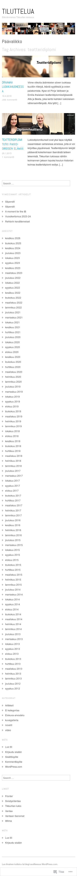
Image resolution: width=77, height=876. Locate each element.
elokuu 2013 (12, 653)
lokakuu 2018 (12, 431)
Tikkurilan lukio (13, 805)
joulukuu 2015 (13, 540)
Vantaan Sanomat (14, 815)
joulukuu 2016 (13, 520)
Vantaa (9, 811)
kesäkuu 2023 (12, 268)
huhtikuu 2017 (13, 500)
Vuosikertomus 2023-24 (18, 216)
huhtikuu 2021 (13, 332)
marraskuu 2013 (14, 639)
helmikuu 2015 (13, 579)
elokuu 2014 (12, 609)
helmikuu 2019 (13, 421)
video (8, 730)
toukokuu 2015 (13, 564)
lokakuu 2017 (12, 480)
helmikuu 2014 (13, 624)
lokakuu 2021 (12, 322)
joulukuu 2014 (13, 589)
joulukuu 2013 (13, 634)
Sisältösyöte (11, 756)
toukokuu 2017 (13, 495)
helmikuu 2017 (13, 510)
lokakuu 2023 (12, 258)
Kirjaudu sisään (13, 751)
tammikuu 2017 (13, 515)
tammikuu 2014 (13, 629)
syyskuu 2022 (12, 287)
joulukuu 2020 (13, 337)
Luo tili (8, 746)
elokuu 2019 (12, 406)
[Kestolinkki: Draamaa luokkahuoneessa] (38, 67)
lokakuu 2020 (12, 342)
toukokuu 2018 (13, 446)
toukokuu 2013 (13, 658)
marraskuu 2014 (14, 594)
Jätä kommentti (9, 99)
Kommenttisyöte (13, 761)
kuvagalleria (11, 720)
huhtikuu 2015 (13, 569)
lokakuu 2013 (12, 644)
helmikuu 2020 (13, 376)
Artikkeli (70, 57)
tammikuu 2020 (13, 381)
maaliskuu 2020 (13, 371)
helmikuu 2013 (13, 673)
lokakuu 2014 (12, 599)
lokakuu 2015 (12, 549)
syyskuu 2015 (12, 554)
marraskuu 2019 (14, 391)
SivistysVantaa (13, 801)
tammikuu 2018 (13, 465)
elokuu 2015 (12, 559)
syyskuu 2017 (12, 485)
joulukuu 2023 (13, 253)
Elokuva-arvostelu (14, 715)
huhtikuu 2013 (13, 663)
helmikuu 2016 (13, 530)
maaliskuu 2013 (13, 668)
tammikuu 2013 (13, 678)
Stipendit (10, 201)
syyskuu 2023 (12, 262)
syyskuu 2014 (12, 604)
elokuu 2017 (12, 490)
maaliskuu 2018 (13, 455)
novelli (8, 725)
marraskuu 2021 (14, 317)
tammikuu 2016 (13, 535)
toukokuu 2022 (13, 297)
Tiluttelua (18, 11)
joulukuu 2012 (13, 683)
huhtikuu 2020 (13, 367)
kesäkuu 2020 (12, 356)
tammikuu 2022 (13, 307)
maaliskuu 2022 (13, 302)
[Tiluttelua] (38, 30)
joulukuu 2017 (13, 470)
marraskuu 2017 (14, 475)
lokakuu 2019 (12, 396)
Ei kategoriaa (12, 710)
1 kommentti (8, 156)
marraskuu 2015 (14, 545)
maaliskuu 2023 (13, 272)
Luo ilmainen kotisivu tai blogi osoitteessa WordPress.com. (30, 864)
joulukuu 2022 (13, 277)
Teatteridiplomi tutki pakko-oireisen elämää (12, 144)
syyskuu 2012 (12, 688)
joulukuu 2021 (13, 312)
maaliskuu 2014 (13, 619)
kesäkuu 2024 (12, 248)
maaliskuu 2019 (13, 416)
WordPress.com (13, 766)
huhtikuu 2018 (13, 451)
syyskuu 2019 (12, 401)
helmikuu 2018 (13, 460)
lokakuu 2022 (12, 282)
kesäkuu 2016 (12, 525)
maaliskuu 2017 (13, 505)
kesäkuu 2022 (12, 292)
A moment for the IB (15, 211)
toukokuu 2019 (13, 411)
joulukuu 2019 (13, 386)
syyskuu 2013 (12, 648)
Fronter (9, 796)
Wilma (8, 820)
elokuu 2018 (12, 436)
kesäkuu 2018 (12, 441)
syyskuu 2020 (12, 347)
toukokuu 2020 (13, 361)
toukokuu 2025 (13, 243)
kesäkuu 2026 (12, 238)
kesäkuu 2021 (12, 327)
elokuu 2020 (12, 352)
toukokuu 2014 (13, 614)
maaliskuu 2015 (13, 574)
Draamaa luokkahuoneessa (13, 86)
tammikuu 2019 (13, 426)
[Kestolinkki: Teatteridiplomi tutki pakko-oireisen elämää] (38, 125)
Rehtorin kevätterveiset (17, 221)
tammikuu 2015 (13, 584)
